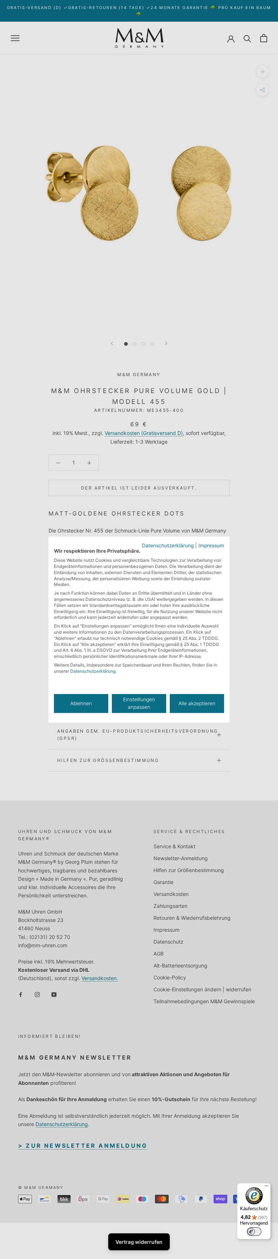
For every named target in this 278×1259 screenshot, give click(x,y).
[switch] (254, 1231)
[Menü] (266, 1187)
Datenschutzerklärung (168, 545)
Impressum (211, 545)
